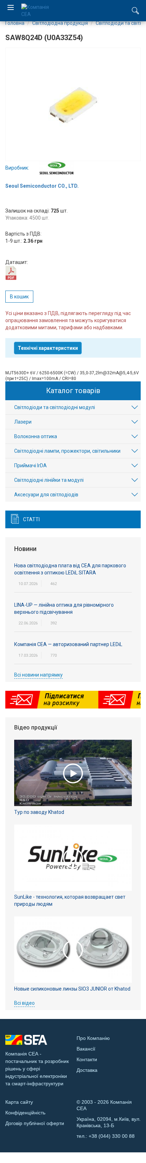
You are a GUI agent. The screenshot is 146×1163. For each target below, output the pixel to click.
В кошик (19, 296)
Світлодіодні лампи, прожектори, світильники (67, 451)
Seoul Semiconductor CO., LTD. (42, 186)
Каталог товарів (73, 390)
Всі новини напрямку (38, 675)
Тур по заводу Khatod (39, 812)
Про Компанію (93, 1038)
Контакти (87, 1059)
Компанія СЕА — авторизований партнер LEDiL (68, 644)
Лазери (23, 422)
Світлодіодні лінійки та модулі (49, 480)
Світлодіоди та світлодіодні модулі (54, 407)
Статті (31, 519)
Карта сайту (19, 1102)
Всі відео (24, 1003)
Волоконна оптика (35, 436)
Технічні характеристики (48, 348)
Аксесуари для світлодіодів (46, 494)
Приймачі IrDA (30, 465)
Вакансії (86, 1049)
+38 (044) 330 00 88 (112, 1136)
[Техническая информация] (10, 272)
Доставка (87, 1070)
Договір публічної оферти (34, 1123)
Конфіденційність (25, 1112)
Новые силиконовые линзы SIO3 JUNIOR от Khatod (72, 989)
